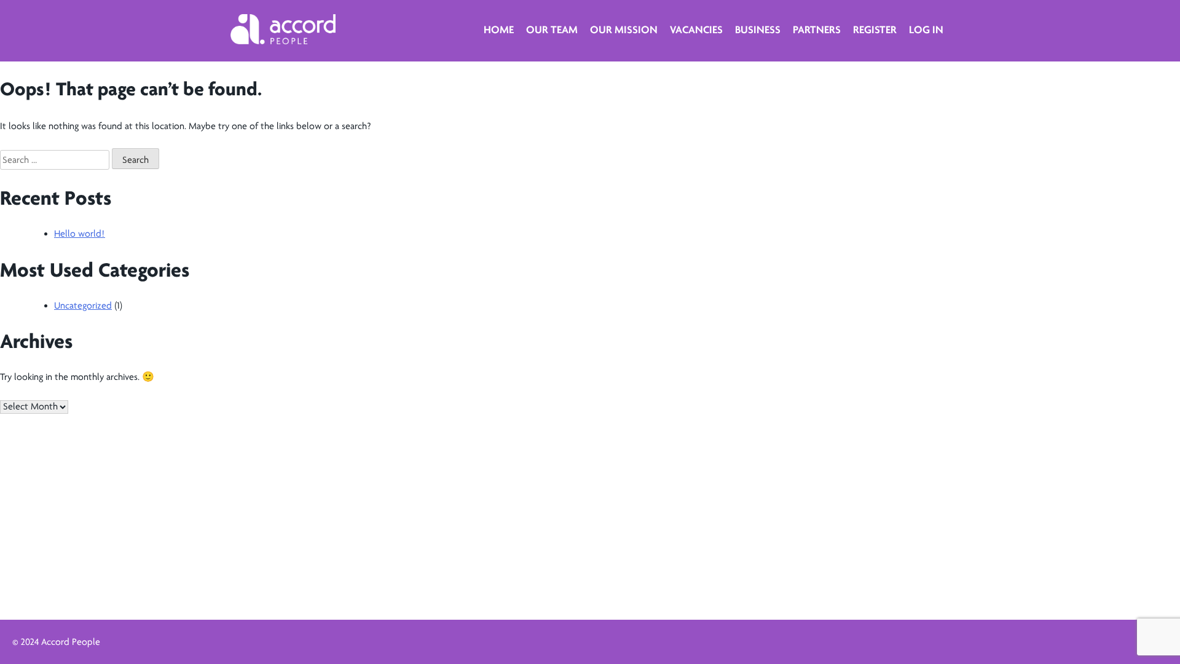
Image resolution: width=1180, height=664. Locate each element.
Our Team (552, 29)
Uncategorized (83, 305)
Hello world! (79, 233)
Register (875, 29)
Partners (817, 29)
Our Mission (624, 29)
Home (499, 29)
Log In (926, 29)
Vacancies (696, 29)
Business (758, 29)
